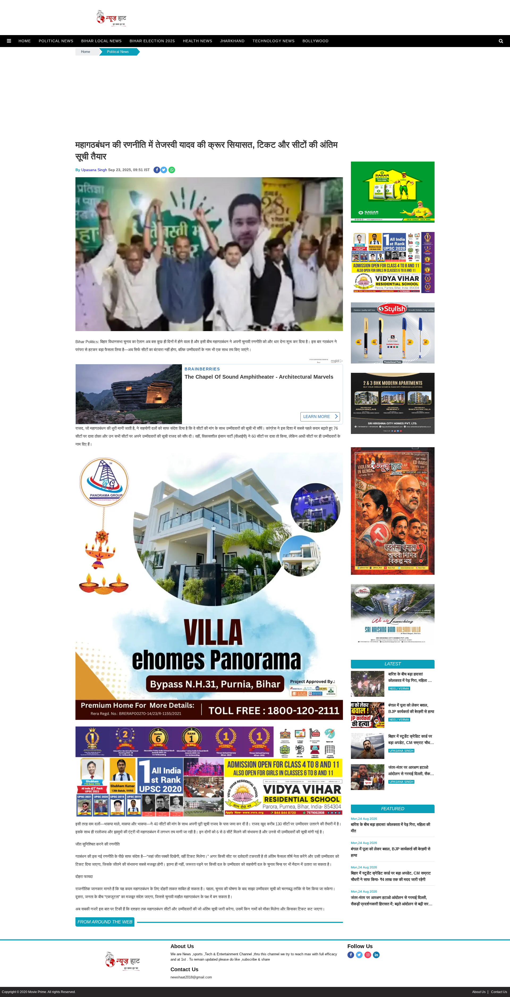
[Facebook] (350, 955)
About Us (182, 946)
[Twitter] (359, 955)
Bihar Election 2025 (152, 41)
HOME (25, 41)
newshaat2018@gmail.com (191, 977)
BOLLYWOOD (316, 41)
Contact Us (184, 969)
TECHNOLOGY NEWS (274, 41)
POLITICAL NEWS (56, 41)
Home (85, 52)
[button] (9, 41)
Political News (118, 52)
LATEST (393, 663)
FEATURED (392, 808)
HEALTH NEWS (197, 41)
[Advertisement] (255, 96)
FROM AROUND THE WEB (105, 921)
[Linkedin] (376, 955)
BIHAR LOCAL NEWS (101, 41)
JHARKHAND (232, 41)
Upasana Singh (94, 170)
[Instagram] (367, 955)
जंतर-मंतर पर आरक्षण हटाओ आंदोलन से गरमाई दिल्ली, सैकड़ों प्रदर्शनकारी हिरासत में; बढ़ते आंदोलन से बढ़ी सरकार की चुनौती (392, 903)
